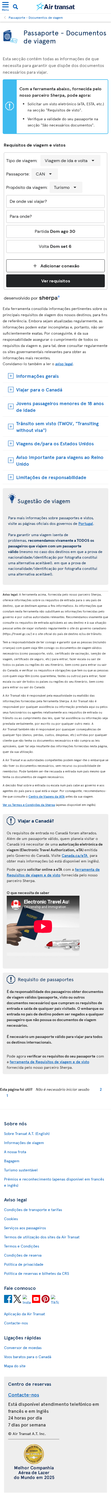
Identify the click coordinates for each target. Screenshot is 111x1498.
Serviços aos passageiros (25, 1227)
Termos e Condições (21, 1246)
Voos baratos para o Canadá (27, 1356)
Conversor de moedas (22, 1347)
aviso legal (64, 363)
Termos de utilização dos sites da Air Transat (41, 1236)
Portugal (85, 523)
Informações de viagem (24, 1142)
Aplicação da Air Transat (24, 1313)
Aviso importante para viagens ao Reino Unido (59, 460)
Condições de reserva (22, 1255)
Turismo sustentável (21, 1169)
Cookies (11, 1218)
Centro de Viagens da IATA (47, 796)
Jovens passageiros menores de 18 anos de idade (60, 406)
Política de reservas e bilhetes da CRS (36, 1273)
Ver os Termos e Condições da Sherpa (29, 805)
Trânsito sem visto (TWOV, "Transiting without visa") (57, 426)
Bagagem (11, 1160)
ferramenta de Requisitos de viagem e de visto (49, 1061)
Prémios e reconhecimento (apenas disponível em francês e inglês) (54, 1182)
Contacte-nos (16, 1322)
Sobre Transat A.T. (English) (27, 1133)
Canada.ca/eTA (75, 855)
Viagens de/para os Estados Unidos (55, 443)
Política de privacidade (23, 1264)
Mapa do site (15, 1365)
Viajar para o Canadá (39, 389)
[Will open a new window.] (8, 1300)
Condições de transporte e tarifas (33, 1209)
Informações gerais (37, 375)
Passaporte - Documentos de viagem (36, 17)
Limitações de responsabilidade (51, 477)
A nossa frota (15, 1151)
